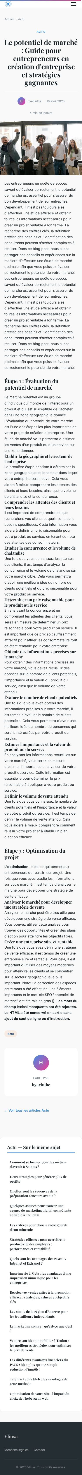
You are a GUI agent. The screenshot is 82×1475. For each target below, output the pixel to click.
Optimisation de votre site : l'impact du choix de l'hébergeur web (39, 1396)
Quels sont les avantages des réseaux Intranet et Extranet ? (38, 1260)
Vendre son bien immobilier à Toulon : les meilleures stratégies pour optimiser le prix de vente (40, 1345)
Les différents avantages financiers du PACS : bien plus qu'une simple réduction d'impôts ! (39, 1364)
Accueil (9, 19)
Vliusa (11, 1436)
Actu (21, 19)
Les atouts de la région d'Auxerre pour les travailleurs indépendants (39, 1313)
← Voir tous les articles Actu (26, 1110)
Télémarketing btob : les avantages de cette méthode (39, 1381)
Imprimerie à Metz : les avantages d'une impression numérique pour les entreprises (40, 1278)
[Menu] (73, 3)
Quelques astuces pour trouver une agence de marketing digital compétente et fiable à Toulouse (40, 1210)
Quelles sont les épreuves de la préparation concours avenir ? (33, 1193)
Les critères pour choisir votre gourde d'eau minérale (39, 1227)
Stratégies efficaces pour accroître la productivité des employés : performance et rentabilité (37, 1244)
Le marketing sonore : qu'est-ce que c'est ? (41, 1328)
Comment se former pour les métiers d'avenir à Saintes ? (38, 1164)
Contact (39, 1450)
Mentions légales (16, 1450)
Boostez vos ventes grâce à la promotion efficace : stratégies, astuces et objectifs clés (40, 1297)
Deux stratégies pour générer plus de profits (38, 1179)
